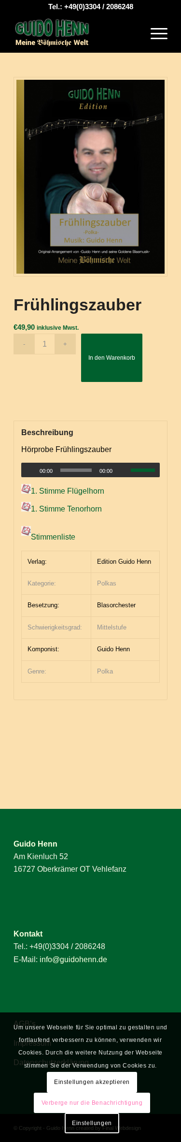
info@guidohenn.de (73, 959)
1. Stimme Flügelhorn (67, 491)
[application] (90, 470)
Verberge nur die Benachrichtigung (92, 1102)
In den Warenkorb (111, 357)
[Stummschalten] (123, 470)
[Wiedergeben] (29, 470)
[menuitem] (154, 33)
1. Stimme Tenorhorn (66, 509)
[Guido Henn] (75, 33)
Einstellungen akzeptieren (92, 1082)
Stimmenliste (53, 537)
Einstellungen (92, 1123)
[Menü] (154, 33)
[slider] (145, 470)
